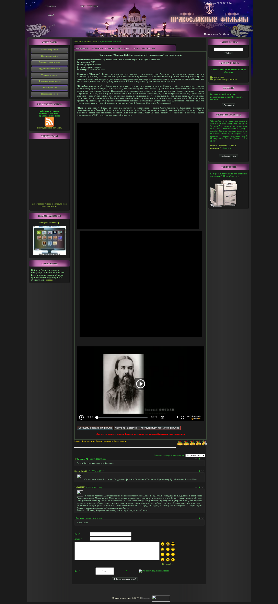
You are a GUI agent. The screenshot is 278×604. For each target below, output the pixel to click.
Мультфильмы (50, 87)
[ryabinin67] (80, 479)
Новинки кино (90, 41)
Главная (50, 6)
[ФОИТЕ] (81, 495)
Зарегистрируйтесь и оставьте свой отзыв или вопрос (49, 204)
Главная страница (49, 49)
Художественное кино (49, 68)
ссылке (49, 280)
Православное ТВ (49, 94)
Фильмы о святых (49, 75)
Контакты (145, 598)
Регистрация (89, 6)
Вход (51, 14)
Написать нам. (217, 77)
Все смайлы (167, 564)
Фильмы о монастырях (50, 81)
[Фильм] (228, 105)
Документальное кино (49, 62)
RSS (233, 34)
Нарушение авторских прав (223, 79)
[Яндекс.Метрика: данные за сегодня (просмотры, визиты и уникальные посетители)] (161, 598)
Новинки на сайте (49, 56)
